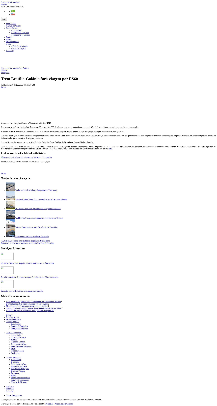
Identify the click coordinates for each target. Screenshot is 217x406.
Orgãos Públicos (17, 351)
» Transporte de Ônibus (20, 35)
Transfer (9, 37)
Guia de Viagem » (13, 357)
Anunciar (9, 51)
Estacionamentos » (13, 319)
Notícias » (10, 386)
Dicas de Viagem (18, 371)
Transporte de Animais (20, 380)
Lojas (13, 348)
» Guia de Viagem (18, 48)
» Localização (16, 30)
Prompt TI (49, 404)
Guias (8, 44)
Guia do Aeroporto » (14, 333)
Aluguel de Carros (13, 26)
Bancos (14, 339)
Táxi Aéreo (15, 353)
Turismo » (10, 389)
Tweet (3, 87)
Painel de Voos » (12, 317)
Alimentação (16, 335)
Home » (9, 315)
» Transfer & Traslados (20, 33)
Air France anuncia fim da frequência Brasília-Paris (25, 241)
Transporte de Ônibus (19, 328)
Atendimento (16, 360)
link (110, 149)
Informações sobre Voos (20, 378)
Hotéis (8, 39)
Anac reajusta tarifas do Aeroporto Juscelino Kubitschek (27, 243)
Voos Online (11, 23)
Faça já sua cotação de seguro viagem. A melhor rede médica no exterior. (30, 277)
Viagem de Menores (19, 382)
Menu (4, 19)
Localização (16, 324)
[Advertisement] (46, 59)
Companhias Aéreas (19, 344)
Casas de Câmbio (18, 342)
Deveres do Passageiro (20, 369)
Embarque (15, 373)
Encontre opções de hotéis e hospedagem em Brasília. (22, 291)
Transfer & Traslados (19, 326)
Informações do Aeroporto (21, 346)
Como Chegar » (12, 322)
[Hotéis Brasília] (7, 287)
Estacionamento (12, 42)
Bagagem (15, 362)
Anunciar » (10, 391)
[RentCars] (7, 259)
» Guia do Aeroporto (19, 46)
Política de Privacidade (64, 404)
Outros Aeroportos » (14, 395)
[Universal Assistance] (7, 273)
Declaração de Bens (19, 366)
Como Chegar (11, 28)
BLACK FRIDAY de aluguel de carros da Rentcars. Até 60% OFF (27, 263)
